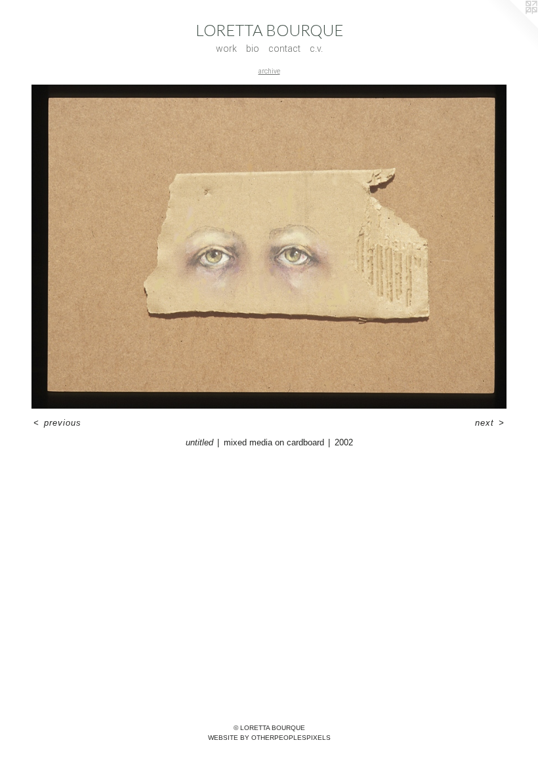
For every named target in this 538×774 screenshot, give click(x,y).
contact (284, 48)
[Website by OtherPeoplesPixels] (512, 26)
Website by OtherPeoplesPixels (269, 737)
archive (269, 71)
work (226, 48)
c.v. (316, 48)
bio (252, 48)
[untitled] (269, 247)
